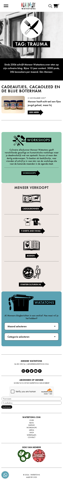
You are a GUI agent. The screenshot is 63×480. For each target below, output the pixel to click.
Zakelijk (31, 425)
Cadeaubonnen (31, 208)
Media (31, 430)
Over (31, 420)
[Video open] (51, 6)
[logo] (28, 6)
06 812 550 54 (19, 364)
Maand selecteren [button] (17, 326)
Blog (31, 423)
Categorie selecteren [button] (18, 336)
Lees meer (34, 112)
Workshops (29, 173)
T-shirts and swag (31, 231)
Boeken (31, 255)
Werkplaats (31, 435)
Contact (31, 437)
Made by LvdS (31, 477)
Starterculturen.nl (30, 284)
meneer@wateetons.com (38, 364)
